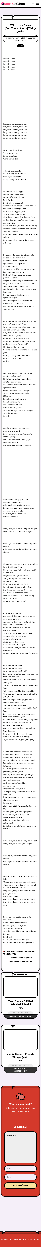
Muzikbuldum (15, 1240)
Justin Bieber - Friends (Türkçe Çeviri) (20, 1055)
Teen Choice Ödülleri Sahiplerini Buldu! (20, 1003)
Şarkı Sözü (20, 38)
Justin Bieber (19, 1069)
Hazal (24, 40)
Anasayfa (10, 38)
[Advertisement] (20, 101)
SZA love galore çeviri (21, 958)
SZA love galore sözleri (21, 961)
